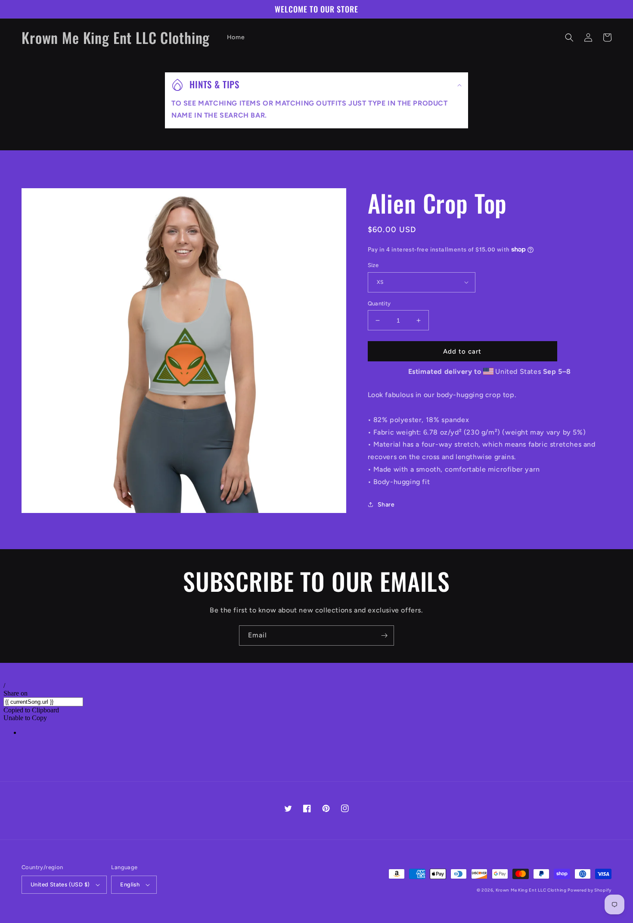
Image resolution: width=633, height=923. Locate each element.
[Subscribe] (384, 635)
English (130, 884)
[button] (569, 37)
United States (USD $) (60, 884)
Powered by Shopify (589, 890)
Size (373, 265)
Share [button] (386, 504)
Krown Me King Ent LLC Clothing (532, 890)
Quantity (379, 303)
